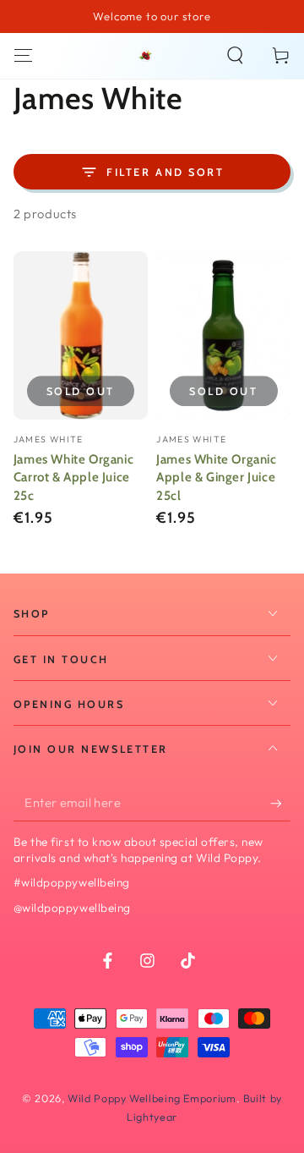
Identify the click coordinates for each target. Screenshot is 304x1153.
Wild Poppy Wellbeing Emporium (152, 1098)
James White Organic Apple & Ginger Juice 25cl (216, 478)
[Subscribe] (280, 802)
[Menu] (23, 56)
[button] (235, 56)
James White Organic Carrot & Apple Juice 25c (73, 478)
